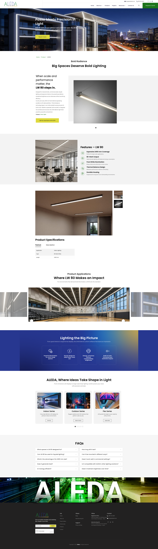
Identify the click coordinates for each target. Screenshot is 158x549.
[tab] (38, 245)
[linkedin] (152, 1)
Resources (121, 5)
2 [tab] (77, 426)
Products (107, 5)
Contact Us (131, 5)
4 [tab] (80, 426)
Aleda (78, 544)
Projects (114, 5)
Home (92, 5)
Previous (31, 320)
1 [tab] (96, 127)
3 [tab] (79, 426)
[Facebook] (148, 1)
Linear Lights (43, 114)
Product (43, 57)
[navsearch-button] (139, 5)
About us (98, 5)
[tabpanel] (95, 102)
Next (123, 320)
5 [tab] (82, 426)
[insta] (150, 1)
